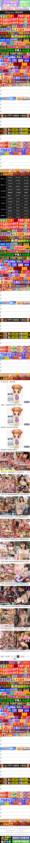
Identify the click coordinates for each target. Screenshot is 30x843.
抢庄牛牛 (18, 195)
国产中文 (10, 214)
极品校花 (10, 217)
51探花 (26, 201)
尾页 (15, 659)
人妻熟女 (10, 186)
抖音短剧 (10, 201)
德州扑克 (26, 195)
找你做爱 (26, 189)
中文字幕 (18, 183)
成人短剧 (26, 214)
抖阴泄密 (26, 211)
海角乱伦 (26, 208)
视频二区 (3, 185)
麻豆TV (18, 201)
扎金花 (18, 198)
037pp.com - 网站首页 (14, 12)
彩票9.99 (10, 198)
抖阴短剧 (18, 217)
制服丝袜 (18, 186)
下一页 (22, 656)
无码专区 (3, 209)
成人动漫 (26, 180)
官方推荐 (3, 197)
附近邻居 (10, 189)
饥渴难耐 (18, 189)
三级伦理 (10, 183)
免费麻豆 (10, 211)
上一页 (7, 656)
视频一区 (3, 178)
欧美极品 (18, 180)
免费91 (18, 208)
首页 (2, 656)
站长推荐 (3, 191)
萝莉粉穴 (18, 211)
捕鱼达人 (10, 195)
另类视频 (26, 186)
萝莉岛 (26, 204)
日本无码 (26, 177)
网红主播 (18, 177)
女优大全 (18, 204)
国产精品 (10, 177)
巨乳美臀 (26, 183)
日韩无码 (26, 217)
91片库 (10, 204)
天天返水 (26, 198)
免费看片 (10, 208)
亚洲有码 (10, 180)
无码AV (3, 203)
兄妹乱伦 (18, 214)
